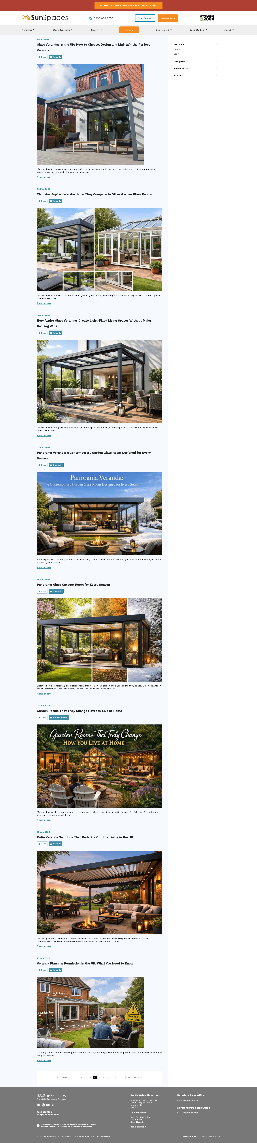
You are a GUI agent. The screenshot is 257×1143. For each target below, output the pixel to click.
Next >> (136, 1078)
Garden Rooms (60, 717)
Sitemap (107, 1136)
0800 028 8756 (103, 18)
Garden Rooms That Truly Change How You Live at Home (79, 711)
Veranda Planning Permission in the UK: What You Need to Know (85, 963)
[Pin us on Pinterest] (43, 1105)
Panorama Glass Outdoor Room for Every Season (73, 584)
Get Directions (138, 1127)
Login (176, 54)
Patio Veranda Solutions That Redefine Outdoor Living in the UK (85, 837)
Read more (44, 177)
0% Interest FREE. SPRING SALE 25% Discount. (128, 5)
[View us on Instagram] (52, 1105)
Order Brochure (145, 18)
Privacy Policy (84, 1136)
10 (113, 1078)
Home (176, 49)
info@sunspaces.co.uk (48, 1114)
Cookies (100, 1136)
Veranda (57, 57)
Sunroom (57, 465)
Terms (93, 1136)
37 (123, 1078)
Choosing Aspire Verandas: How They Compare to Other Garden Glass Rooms (94, 194)
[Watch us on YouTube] (47, 1105)
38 (129, 1078)
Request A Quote (167, 18)
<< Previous (64, 1078)
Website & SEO (190, 1136)
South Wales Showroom (145, 1095)
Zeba (43, 57)
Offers (129, 30)
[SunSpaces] (44, 21)
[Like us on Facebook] (39, 1105)
